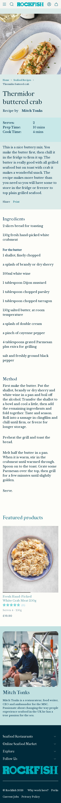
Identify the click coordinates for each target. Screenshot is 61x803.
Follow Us (10, 759)
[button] (14, 605)
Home (6, 80)
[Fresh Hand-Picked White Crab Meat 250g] (30, 559)
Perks (54, 790)
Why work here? (38, 790)
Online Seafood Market (20, 744)
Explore (8, 751)
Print (16, 201)
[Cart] (56, 4)
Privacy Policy (31, 796)
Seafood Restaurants (18, 736)
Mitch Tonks (32, 111)
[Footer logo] (30, 770)
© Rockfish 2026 (13, 790)
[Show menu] (4, 4)
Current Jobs (11, 796)
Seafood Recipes (22, 80)
